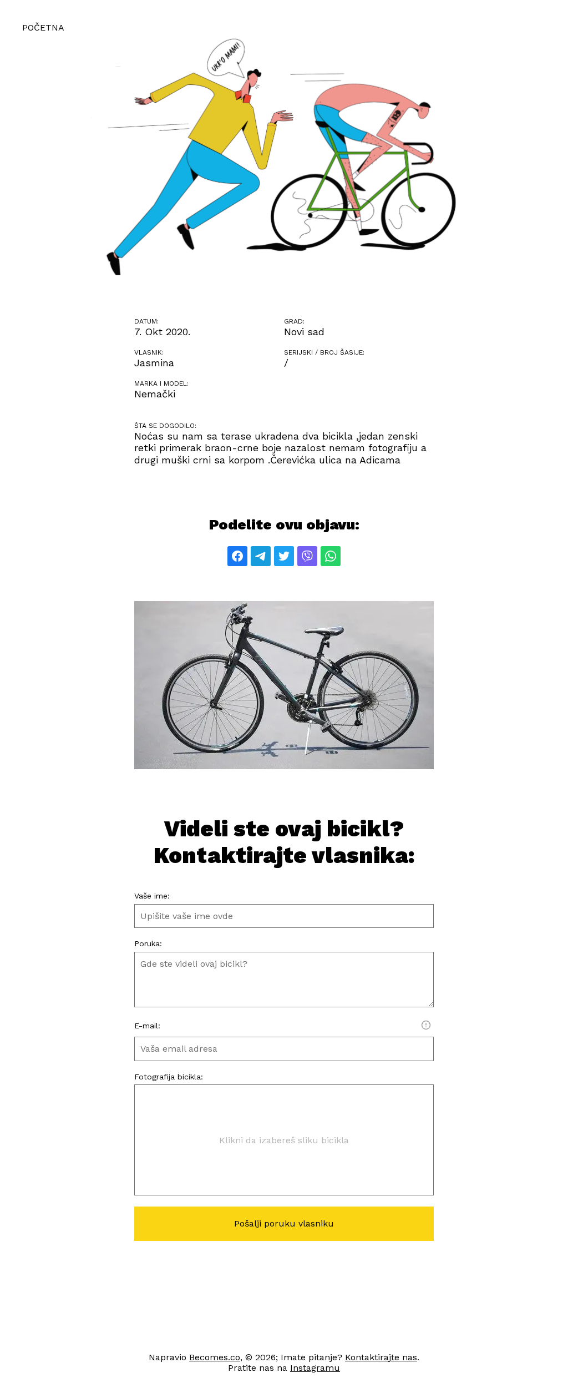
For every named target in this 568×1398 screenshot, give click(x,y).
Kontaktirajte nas (381, 1357)
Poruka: (148, 943)
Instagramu (315, 1367)
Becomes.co (214, 1357)
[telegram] (261, 556)
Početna (43, 27)
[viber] (307, 556)
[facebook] (237, 556)
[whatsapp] (331, 556)
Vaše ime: (152, 895)
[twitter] (284, 556)
